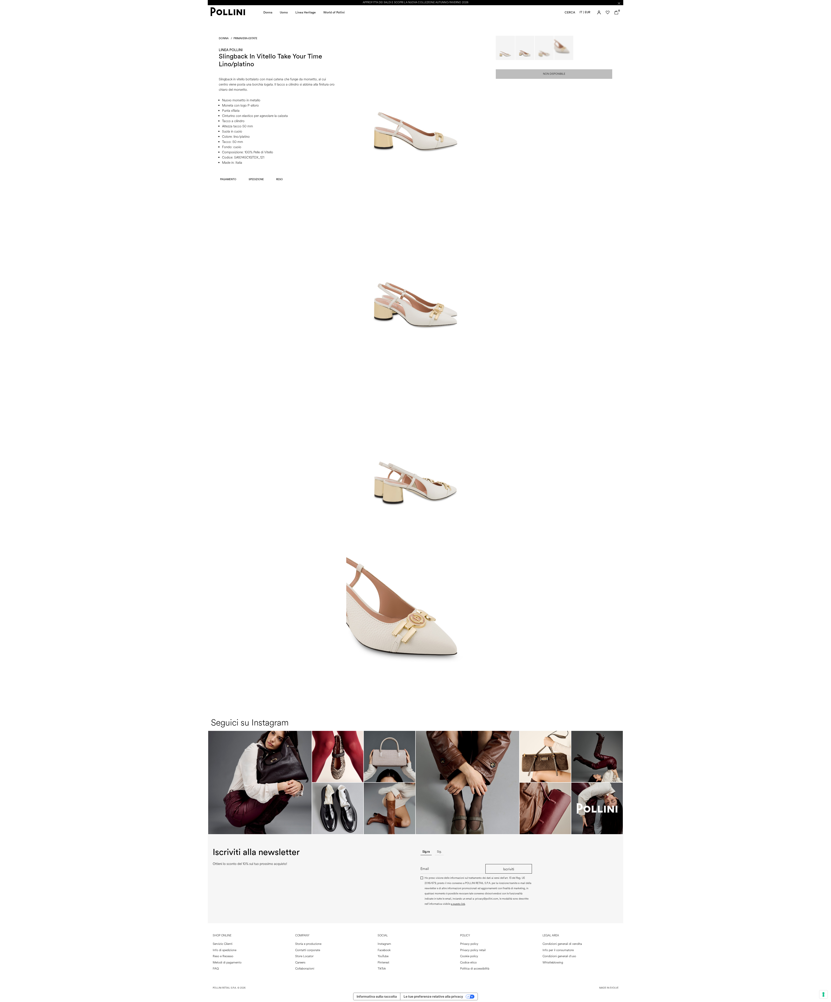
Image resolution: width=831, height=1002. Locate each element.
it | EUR (585, 12)
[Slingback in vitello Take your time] (415, 174)
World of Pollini (334, 12)
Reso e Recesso (223, 956)
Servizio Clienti (222, 944)
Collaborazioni (304, 968)
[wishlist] (607, 12)
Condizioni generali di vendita (562, 944)
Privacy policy (469, 944)
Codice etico (468, 962)
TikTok (382, 968)
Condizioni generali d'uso (559, 956)
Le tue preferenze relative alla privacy (433, 996)
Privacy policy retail (473, 950)
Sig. (439, 852)
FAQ (216, 968)
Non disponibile (554, 74)
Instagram (384, 944)
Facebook (384, 950)
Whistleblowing (553, 962)
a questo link (458, 904)
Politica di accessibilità (474, 968)
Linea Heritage (305, 12)
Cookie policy (469, 956)
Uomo (284, 12)
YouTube (383, 956)
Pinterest (383, 962)
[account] (599, 12)
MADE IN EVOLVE (608, 987)
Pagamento (228, 179)
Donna (267, 12)
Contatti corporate (307, 950)
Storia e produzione (308, 944)
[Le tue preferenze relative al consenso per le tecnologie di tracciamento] (823, 994)
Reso (279, 179)
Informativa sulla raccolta (377, 996)
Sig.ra (426, 852)
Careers (300, 962)
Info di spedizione (224, 950)
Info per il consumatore (558, 950)
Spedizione (256, 179)
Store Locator (304, 956)
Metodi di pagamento (227, 962)
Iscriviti (508, 869)
